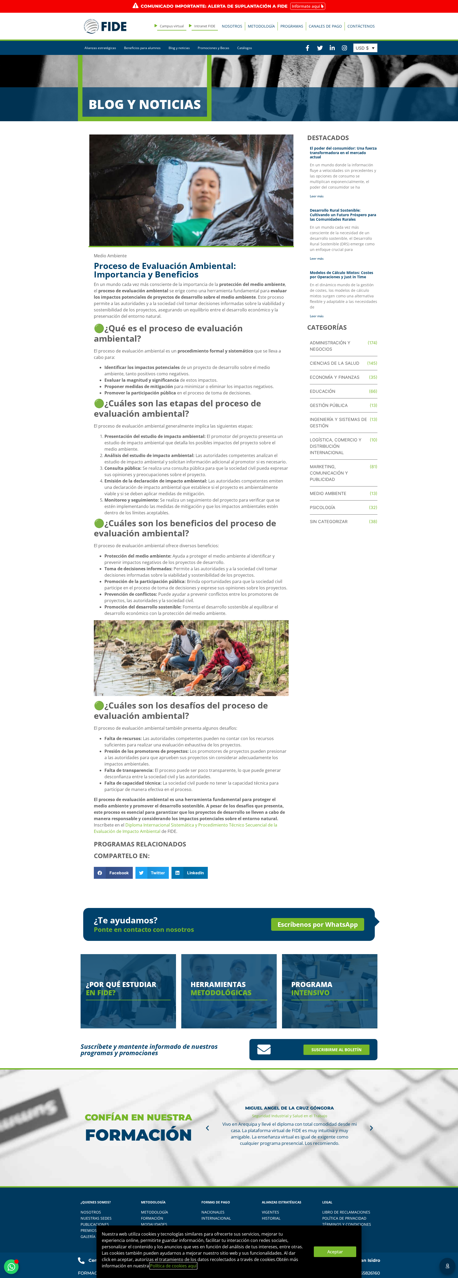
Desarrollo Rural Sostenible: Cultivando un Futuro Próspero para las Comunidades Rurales (343, 215)
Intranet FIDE (204, 26)
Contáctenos (361, 26)
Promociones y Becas (213, 48)
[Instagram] (344, 47)
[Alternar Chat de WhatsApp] (11, 1266)
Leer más (317, 196)
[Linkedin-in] (332, 47)
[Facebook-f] (307, 47)
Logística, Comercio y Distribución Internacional (336, 446)
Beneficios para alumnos (142, 48)
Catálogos (244, 48)
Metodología (261, 26)
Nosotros (232, 26)
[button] (113, 873)
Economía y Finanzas (334, 377)
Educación (322, 391)
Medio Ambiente (110, 256)
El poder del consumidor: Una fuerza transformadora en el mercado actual (343, 153)
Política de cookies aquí (173, 1266)
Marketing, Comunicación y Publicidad (329, 473)
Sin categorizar (328, 521)
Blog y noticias (179, 48)
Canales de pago (325, 26)
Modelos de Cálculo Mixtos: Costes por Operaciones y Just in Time (341, 275)
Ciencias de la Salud (334, 363)
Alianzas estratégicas (100, 48)
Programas (291, 26)
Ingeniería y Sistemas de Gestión (338, 422)
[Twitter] (319, 47)
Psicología (322, 507)
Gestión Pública (329, 405)
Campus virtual (172, 26)
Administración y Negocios (330, 346)
